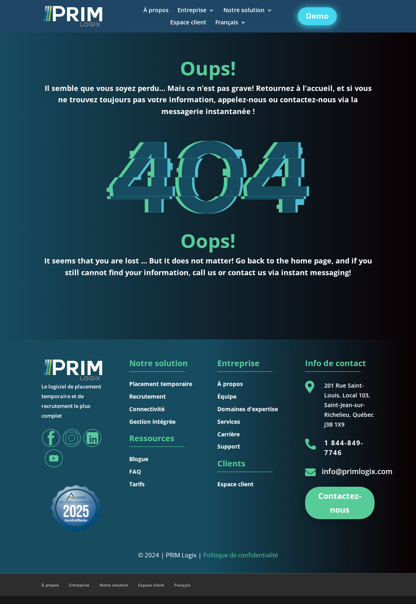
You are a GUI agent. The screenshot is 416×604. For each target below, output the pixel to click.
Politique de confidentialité (240, 555)
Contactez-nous (339, 502)
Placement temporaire (160, 384)
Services (228, 421)
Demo (317, 16)
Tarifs (137, 484)
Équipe (226, 396)
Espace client (188, 22)
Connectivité (147, 409)
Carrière (228, 434)
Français (226, 22)
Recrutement (147, 396)
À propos (156, 10)
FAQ (135, 471)
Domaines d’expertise (247, 409)
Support (228, 446)
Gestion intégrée (152, 421)
